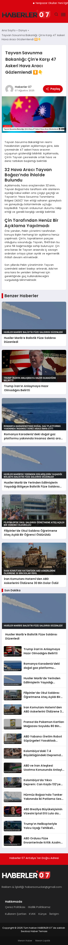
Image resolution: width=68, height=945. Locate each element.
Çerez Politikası (15, 907)
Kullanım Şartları (15, 914)
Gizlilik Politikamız (39, 907)
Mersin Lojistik (42, 940)
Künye (42, 914)
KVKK (32, 914)
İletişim (54, 914)
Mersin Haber (25, 940)
